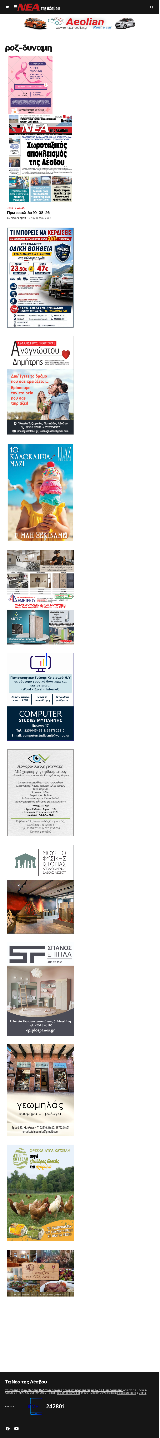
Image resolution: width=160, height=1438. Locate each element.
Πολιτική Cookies (50, 1390)
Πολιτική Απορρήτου (76, 1390)
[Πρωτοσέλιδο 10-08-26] (40, 159)
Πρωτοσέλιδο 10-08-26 (28, 213)
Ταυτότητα (12, 1390)
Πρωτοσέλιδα (17, 208)
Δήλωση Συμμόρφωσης (107, 1390)
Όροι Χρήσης (30, 1390)
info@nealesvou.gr (68, 1392)
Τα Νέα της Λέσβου (26, 1382)
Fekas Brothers (126, 1392)
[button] (7, 7)
